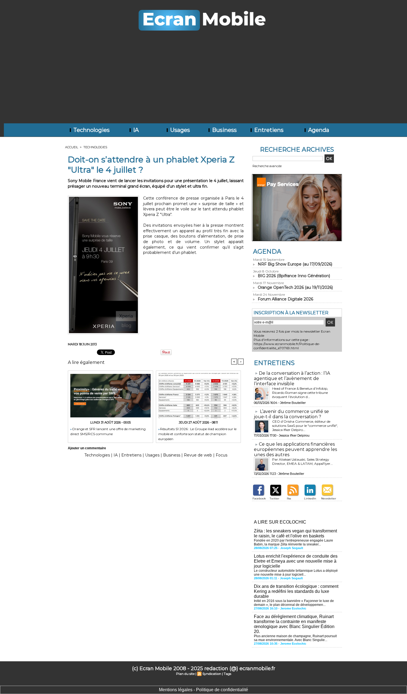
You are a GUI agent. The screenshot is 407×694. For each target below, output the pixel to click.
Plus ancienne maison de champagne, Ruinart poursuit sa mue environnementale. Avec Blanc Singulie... (295, 638)
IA (135, 130)
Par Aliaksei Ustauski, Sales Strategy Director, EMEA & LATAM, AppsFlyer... (302, 461)
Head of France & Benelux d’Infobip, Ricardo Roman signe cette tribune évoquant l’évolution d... (300, 392)
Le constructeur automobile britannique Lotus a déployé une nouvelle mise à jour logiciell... (296, 572)
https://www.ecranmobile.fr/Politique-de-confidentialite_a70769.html (287, 346)
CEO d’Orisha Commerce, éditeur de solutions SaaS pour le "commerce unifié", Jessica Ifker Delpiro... (305, 425)
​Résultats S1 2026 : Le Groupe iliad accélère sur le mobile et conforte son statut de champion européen (197, 433)
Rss (289, 498)
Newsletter (328, 498)
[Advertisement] (203, 82)
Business (224, 130)
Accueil (71, 147)
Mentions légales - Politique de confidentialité (203, 689)
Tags (227, 674)
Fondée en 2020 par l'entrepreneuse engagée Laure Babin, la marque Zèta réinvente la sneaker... (293, 542)
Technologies (91, 130)
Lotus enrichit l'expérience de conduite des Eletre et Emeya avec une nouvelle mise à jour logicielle (296, 561)
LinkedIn (310, 498)
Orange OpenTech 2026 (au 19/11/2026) (295, 287)
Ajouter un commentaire (87, 448)
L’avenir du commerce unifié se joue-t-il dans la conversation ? (291, 414)
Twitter (274, 498)
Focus (221, 455)
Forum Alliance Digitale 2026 (285, 299)
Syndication (211, 674)
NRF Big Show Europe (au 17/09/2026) (295, 264)
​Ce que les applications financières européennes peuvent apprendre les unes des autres (295, 449)
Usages (179, 130)
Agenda (318, 130)
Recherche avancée (267, 166)
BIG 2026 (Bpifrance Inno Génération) (294, 275)
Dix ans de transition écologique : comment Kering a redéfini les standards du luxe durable (296, 591)
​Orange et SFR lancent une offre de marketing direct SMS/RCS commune (108, 431)
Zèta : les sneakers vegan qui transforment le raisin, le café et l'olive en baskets (295, 533)
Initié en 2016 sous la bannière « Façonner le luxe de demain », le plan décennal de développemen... (294, 603)
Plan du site (185, 674)
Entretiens (268, 130)
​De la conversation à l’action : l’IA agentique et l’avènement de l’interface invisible (292, 378)
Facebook (259, 498)
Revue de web (198, 455)
